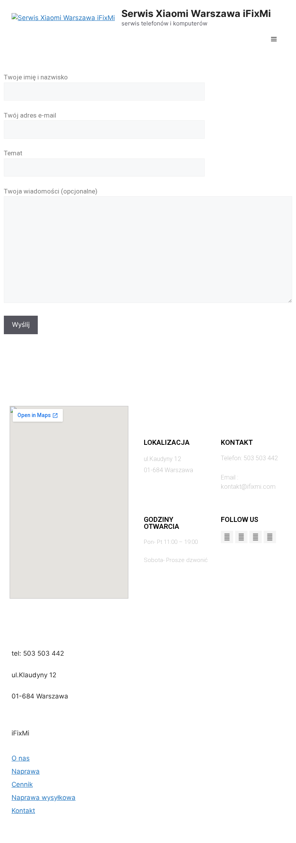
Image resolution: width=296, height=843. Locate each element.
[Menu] (273, 39)
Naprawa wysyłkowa (44, 797)
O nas (21, 758)
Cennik (22, 784)
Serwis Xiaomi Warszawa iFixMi (196, 13)
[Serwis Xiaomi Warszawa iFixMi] (63, 17)
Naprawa (26, 771)
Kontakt (23, 810)
